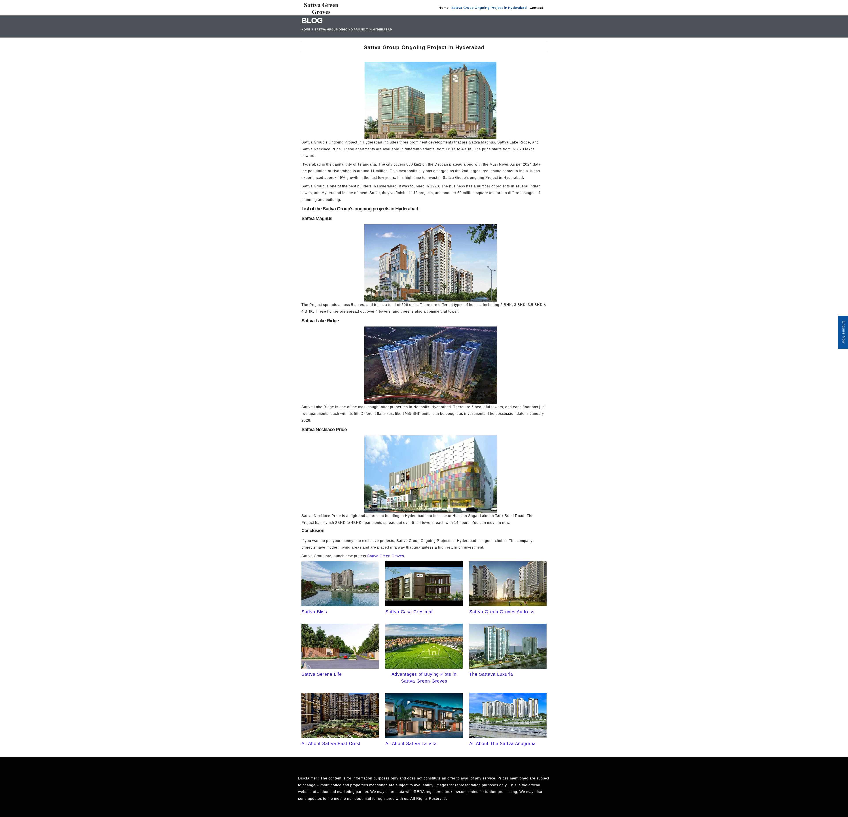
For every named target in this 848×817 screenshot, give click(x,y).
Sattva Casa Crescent (409, 611)
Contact (536, 8)
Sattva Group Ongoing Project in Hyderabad (489, 8)
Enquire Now (844, 332)
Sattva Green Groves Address (501, 611)
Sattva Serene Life (321, 674)
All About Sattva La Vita (411, 743)
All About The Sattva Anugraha (502, 743)
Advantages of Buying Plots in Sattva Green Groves (424, 677)
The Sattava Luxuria (491, 674)
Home (444, 8)
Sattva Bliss (314, 611)
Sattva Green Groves (385, 556)
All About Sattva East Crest (331, 743)
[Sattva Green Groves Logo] (320, 8)
